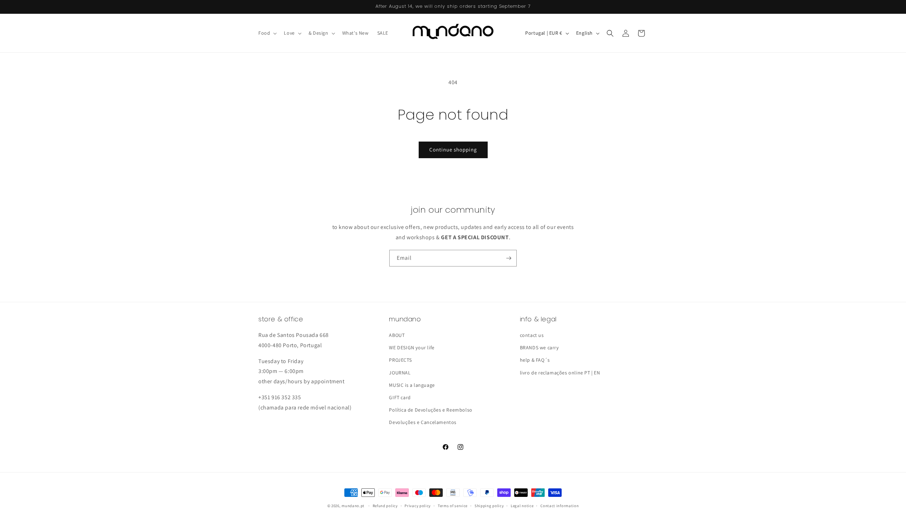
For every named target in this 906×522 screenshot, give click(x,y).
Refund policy (385, 505)
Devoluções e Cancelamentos (423, 422)
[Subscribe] (508, 258)
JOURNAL (400, 372)
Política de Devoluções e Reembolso (430, 410)
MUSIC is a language (412, 385)
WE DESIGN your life (411, 347)
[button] (267, 32)
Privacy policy (418, 505)
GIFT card (400, 397)
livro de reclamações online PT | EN (560, 372)
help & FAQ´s (535, 360)
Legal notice (522, 505)
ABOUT (397, 335)
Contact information (559, 505)
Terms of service (453, 505)
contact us (532, 335)
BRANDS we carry (539, 347)
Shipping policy (489, 505)
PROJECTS (400, 360)
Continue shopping (453, 149)
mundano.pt (353, 505)
